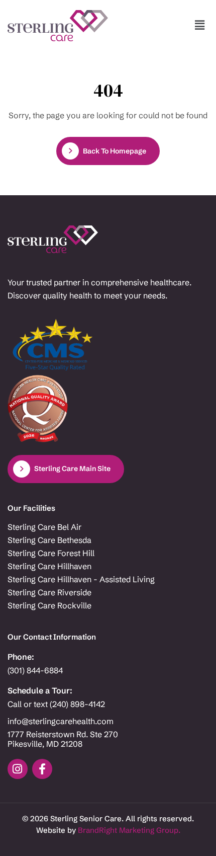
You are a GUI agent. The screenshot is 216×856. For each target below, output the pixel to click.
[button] (199, 25)
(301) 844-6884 (35, 670)
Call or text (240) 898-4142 (56, 704)
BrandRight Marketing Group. (129, 830)
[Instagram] (18, 769)
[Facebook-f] (42, 769)
